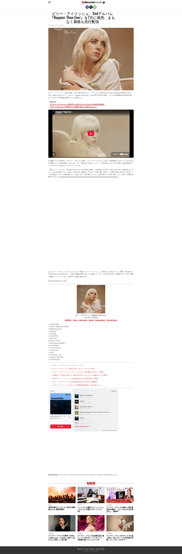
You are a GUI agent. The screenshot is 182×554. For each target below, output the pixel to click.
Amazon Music (100, 320)
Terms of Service (89, 549)
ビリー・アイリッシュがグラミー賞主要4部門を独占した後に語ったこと (77, 385)
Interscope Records (96, 475)
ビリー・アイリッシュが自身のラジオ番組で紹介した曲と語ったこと (73, 106)
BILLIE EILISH (64, 475)
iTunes (75, 320)
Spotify (91, 320)
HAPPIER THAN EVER (82, 475)
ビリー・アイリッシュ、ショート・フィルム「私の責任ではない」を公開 (78, 372)
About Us (80, 549)
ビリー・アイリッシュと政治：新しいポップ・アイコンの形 (73, 369)
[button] (49, 2)
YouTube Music (111, 320)
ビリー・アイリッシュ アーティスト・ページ (68, 365)
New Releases (108, 475)
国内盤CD (68, 320)
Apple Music (83, 320)
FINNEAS (72, 475)
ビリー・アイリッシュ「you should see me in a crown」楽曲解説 (75, 382)
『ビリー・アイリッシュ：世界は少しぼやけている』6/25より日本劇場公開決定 (77, 104)
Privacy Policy (100, 549)
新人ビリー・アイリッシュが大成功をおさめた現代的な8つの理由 (75, 378)
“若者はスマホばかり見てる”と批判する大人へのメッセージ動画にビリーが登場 (80, 375)
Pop (116, 475)
